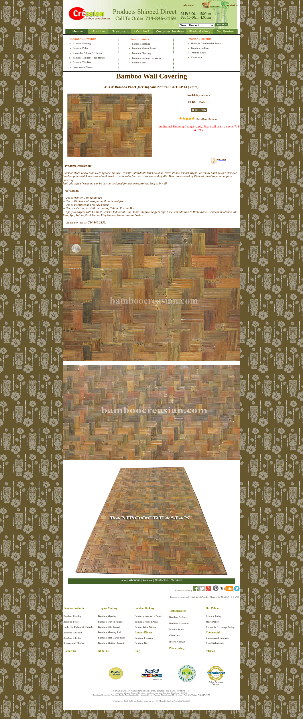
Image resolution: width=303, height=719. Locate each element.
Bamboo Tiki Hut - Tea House (89, 57)
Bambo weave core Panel (148, 616)
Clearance (196, 57)
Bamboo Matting (141, 43)
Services (177, 580)
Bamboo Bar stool (179, 623)
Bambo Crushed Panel (146, 621)
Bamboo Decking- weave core (148, 58)
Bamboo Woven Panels (144, 48)
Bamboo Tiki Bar (82, 62)
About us (134, 580)
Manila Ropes (198, 52)
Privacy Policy (214, 616)
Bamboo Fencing (82, 43)
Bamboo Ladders (200, 48)
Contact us (162, 580)
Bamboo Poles (80, 48)
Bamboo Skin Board (109, 627)
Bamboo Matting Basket (111, 643)
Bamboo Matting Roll (109, 632)
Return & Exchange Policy (220, 627)
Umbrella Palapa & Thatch (87, 53)
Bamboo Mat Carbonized (111, 637)
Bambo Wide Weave (145, 627)
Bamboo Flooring (141, 53)
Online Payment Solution (216, 683)
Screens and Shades (83, 67)
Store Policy (212, 621)
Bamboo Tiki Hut (73, 632)
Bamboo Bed (139, 62)
